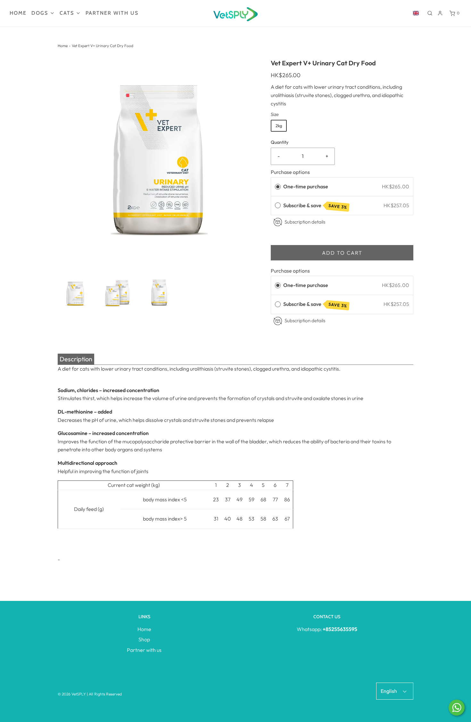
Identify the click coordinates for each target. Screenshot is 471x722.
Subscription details (305, 222)
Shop (144, 639)
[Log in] (440, 13)
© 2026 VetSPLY (72, 694)
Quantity (279, 142)
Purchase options (290, 172)
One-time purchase (305, 186)
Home (18, 13)
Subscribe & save (315, 205)
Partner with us (112, 13)
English (389, 691)
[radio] (278, 187)
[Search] (430, 13)
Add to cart (342, 253)
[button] (75, 292)
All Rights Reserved (105, 694)
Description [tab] (76, 359)
